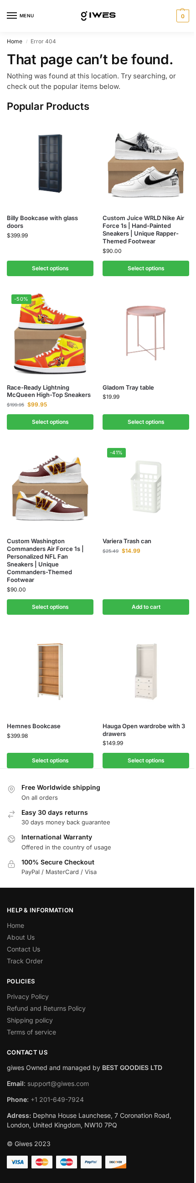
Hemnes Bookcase (34, 726)
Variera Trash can (127, 541)
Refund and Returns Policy (46, 1008)
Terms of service (31, 1032)
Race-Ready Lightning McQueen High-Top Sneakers (49, 391)
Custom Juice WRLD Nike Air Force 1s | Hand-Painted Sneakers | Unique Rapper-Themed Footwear (143, 229)
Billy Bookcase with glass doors (42, 221)
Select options (50, 268)
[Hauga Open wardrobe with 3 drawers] (146, 671)
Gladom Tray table (128, 387)
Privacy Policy (28, 996)
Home (14, 41)
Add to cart (146, 606)
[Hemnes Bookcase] (50, 671)
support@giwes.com (58, 1083)
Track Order (25, 961)
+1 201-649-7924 (57, 1099)
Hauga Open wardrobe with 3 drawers (144, 729)
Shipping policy (30, 1020)
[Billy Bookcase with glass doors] (50, 163)
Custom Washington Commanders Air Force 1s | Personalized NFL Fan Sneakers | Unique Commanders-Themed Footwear (45, 560)
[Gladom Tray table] (146, 333)
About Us (21, 937)
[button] (181, 16)
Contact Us (23, 949)
